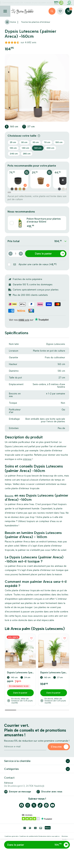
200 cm (50, 148)
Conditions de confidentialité (28, 836)
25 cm (13, 142)
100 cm (58, 142)
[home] (22, 11)
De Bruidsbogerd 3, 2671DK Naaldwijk (24, 786)
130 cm (13, 148)
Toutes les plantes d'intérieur (35, 22)
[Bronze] (16, 189)
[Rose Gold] (24, 189)
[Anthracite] (59, 189)
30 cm (24, 142)
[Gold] (20, 189)
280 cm (26, 153)
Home (13, 22)
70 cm (47, 142)
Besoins (9, 496)
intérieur (27, 459)
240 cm (14, 153)
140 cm (25, 148)
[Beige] (63, 189)
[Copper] (12, 189)
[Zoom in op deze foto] (37, 88)
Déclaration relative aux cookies (49, 836)
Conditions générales (12, 836)
